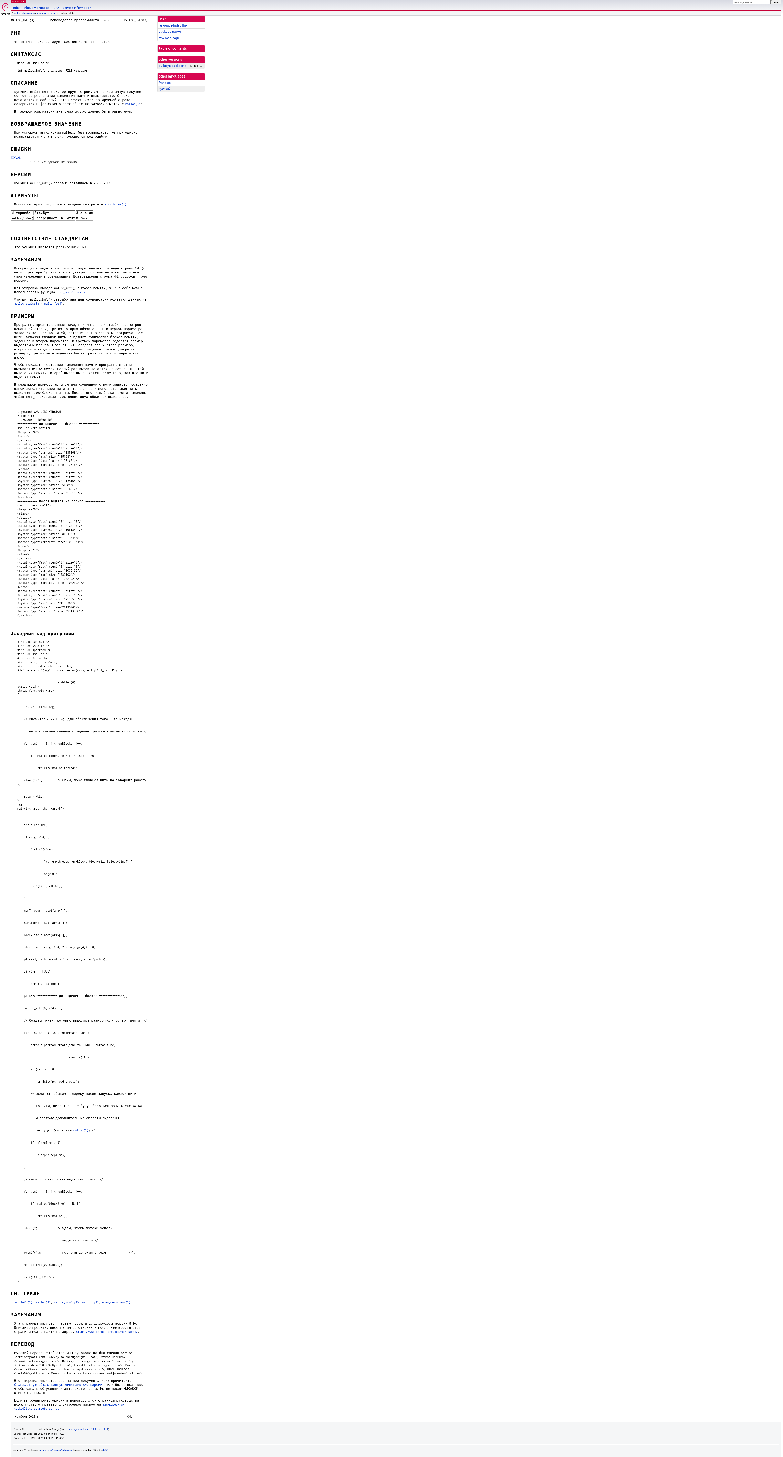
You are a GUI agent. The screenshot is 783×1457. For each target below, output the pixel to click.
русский (165, 89)
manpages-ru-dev (47, 13)
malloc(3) (132, 104)
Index (16, 8)
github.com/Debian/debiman (55, 1450)
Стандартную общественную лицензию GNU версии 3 (60, 1384)
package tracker (170, 31)
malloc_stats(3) (26, 303)
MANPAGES (18, 1)
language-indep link (173, 25)
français (165, 83)
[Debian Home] (5, 8)
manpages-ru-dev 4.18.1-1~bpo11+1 (87, 1429)
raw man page (169, 38)
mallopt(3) (90, 1302)
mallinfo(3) (53, 303)
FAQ (56, 8)
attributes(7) (115, 204)
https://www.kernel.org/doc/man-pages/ (107, 1331)
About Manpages (36, 8)
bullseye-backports (24, 13)
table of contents (173, 48)
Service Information (76, 8)
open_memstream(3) (71, 292)
